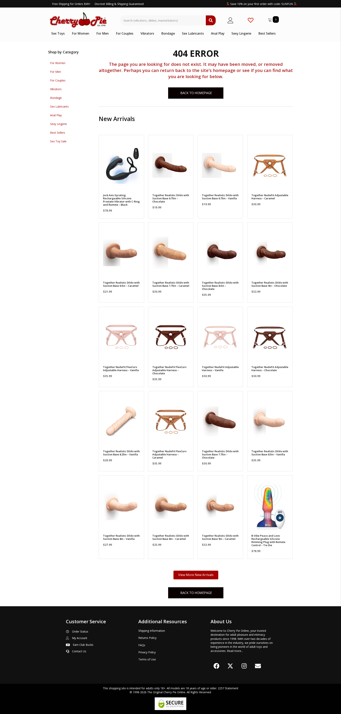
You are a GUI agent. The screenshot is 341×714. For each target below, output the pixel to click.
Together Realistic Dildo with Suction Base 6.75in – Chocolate (170, 198)
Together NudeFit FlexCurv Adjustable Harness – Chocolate (169, 370)
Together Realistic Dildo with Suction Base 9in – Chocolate (269, 284)
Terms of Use (147, 659)
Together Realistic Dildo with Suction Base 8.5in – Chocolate (220, 286)
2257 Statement (228, 688)
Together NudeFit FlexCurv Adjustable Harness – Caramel (169, 454)
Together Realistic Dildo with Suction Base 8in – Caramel (170, 537)
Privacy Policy (147, 652)
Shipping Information (151, 631)
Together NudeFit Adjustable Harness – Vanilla (220, 368)
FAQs (141, 645)
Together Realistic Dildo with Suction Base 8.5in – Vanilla (269, 452)
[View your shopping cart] (270, 19)
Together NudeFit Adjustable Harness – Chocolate (269, 368)
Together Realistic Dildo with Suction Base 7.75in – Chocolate (220, 454)
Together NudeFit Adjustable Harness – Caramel (269, 196)
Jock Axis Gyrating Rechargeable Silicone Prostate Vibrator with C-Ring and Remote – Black (121, 199)
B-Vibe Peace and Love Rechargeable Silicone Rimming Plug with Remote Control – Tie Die (268, 540)
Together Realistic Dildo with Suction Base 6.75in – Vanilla (220, 196)
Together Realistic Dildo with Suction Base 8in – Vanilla (121, 537)
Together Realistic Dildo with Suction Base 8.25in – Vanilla (121, 452)
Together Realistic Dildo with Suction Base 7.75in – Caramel (170, 284)
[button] (121, 186)
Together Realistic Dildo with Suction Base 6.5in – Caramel (121, 284)
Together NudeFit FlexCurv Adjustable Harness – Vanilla (121, 368)
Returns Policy (147, 638)
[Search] (211, 20)
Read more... (235, 651)
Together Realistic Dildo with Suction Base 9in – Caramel (220, 537)
